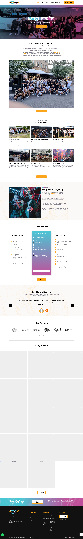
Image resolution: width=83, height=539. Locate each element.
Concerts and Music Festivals (39, 139)
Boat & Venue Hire (45, 516)
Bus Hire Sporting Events (52, 530)
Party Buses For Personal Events (52, 522)
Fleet (47, 2)
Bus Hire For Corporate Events (45, 523)
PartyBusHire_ (42, 348)
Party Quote (51, 2)
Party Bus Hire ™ (15, 537)
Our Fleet (31, 517)
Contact (61, 2)
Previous (10, 305)
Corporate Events (58, 139)
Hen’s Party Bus (45, 528)
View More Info (19, 131)
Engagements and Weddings (17, 163)
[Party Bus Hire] (14, 512)
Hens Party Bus (35, 163)
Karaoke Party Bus (58, 163)
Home (38, 2)
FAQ (30, 522)
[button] (39, 335)
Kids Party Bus (51, 518)
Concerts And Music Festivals (45, 520)
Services (41, 2)
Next (72, 305)
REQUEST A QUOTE (41, 26)
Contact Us (32, 523)
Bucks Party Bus (14, 139)
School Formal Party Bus (51, 525)
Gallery (56, 2)
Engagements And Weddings (45, 526)
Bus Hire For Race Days (51, 527)
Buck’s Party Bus (46, 518)
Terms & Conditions (29, 537)
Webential (72, 537)
